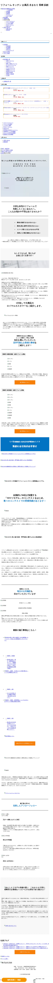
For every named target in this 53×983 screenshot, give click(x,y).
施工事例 (5, 17)
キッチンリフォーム (11, 65)
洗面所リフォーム (10, 69)
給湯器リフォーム (10, 71)
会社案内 (10, 10)
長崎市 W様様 (11, 655)
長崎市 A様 (10, 689)
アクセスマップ (9, 15)
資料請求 (8, 30)
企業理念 (8, 13)
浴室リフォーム (10, 66)
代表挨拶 (8, 11)
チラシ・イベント (10, 25)
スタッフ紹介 (9, 16)
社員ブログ (8, 26)
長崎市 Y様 (10, 718)
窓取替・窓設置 (10, 74)
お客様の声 (6, 18)
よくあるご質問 (9, 23)
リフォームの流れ (10, 22)
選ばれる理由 (11, 8)
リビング (8, 62)
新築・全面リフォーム (11, 63)
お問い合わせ (6, 27)
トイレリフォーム (10, 68)
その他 (7, 75)
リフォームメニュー (10, 21)
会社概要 (8, 12)
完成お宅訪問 (9, 72)
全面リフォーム (10, 60)
